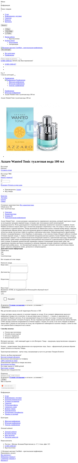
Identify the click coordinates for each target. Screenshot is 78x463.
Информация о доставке (13, 16)
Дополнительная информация (15, 218)
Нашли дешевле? (7, 177)
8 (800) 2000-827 (10, 64)
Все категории (10, 53)
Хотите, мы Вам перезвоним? (22, 61)
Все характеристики (27, 205)
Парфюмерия (9, 55)
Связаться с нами (11, 407)
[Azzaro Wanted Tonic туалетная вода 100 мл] (33, 156)
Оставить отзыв (6, 170)
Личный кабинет (11, 432)
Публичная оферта (11, 405)
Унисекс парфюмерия (16, 85)
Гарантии (8, 18)
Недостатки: (5, 279)
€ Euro (8, 29)
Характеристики (10, 214)
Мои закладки (10, 435)
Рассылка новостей (11, 437)
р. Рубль (8, 33)
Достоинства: (5, 272)
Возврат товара (10, 409)
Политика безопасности (13, 399)
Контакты (8, 21)
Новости (8, 20)
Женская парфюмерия (16, 82)
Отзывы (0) (9, 216)
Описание (8, 212)
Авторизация (13, 44)
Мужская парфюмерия (16, 84)
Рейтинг (4, 291)
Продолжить (5, 307)
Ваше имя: (4, 265)
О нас (7, 14)
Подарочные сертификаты (14, 412)
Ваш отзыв (4, 288)
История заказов (10, 433)
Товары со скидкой (11, 414)
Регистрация (13, 42)
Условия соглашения (12, 401)
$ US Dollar (9, 31)
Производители (10, 410)
